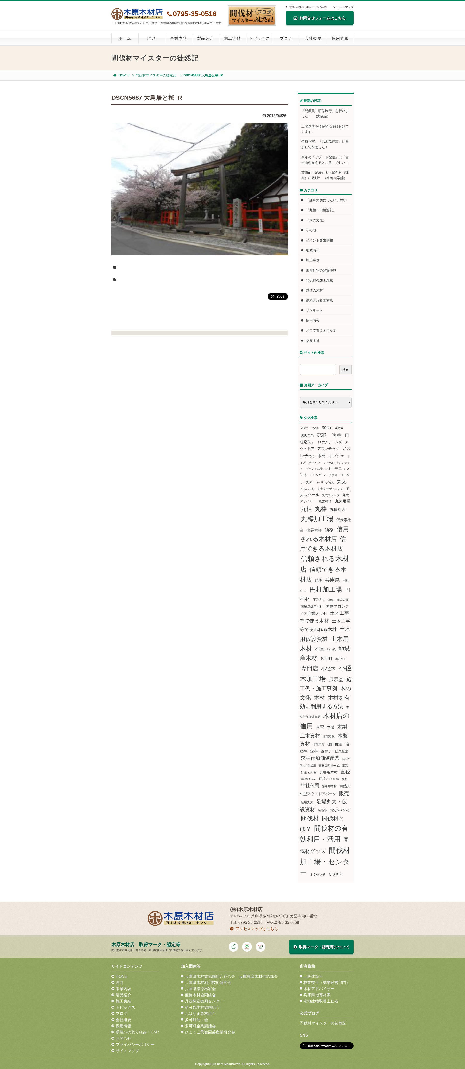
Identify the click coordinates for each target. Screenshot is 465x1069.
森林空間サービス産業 (333, 765)
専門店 (309, 668)
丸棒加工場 (317, 519)
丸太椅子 (325, 501)
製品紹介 (205, 38)
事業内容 (178, 38)
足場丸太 (307, 802)
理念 (151, 38)
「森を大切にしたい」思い (326, 200)
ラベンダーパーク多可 (323, 475)
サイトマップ (345, 7)
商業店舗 (342, 599)
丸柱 (306, 509)
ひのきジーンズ (330, 442)
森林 (314, 751)
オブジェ (336, 456)
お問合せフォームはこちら (322, 18)
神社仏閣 (310, 785)
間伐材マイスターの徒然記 (156, 75)
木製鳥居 (319, 744)
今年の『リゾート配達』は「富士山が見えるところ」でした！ (325, 159)
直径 (345, 771)
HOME (123, 75)
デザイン (314, 462)
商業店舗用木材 (312, 606)
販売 (344, 793)
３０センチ (318, 874)
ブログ (286, 38)
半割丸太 (319, 599)
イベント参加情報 (319, 240)
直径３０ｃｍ (329, 779)
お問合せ (123, 1038)
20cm (305, 428)
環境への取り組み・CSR (137, 1032)
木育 (320, 727)
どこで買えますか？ (321, 330)
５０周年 (335, 874)
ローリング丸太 (324, 482)
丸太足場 (342, 501)
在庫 (319, 649)
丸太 (342, 481)
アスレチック (328, 449)
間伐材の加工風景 (319, 280)
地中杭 (331, 649)
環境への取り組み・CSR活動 (307, 7)
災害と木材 (309, 772)
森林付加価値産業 (320, 758)
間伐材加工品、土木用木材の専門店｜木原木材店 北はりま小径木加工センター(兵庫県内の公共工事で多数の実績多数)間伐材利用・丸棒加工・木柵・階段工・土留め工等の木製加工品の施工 (137, 14)
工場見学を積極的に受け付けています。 (325, 129)
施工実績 (232, 38)
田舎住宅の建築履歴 (321, 270)
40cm (339, 428)
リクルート (314, 310)
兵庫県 (332, 580)
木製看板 (329, 736)
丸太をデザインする (330, 489)
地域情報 (312, 250)
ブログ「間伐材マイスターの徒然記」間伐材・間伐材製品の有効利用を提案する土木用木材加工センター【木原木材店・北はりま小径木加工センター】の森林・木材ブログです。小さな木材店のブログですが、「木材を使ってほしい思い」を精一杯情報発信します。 (252, 15)
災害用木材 (328, 772)
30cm (327, 427)
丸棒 (321, 509)
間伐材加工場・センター (325, 861)
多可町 (326, 658)
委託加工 (340, 659)
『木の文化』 (316, 220)
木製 (330, 727)
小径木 (328, 668)
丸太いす (307, 489)
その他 (311, 230)
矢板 (345, 779)
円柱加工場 (326, 589)
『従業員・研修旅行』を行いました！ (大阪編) (325, 113)
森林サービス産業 (334, 751)
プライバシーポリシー (135, 1044)
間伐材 (310, 818)
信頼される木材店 (319, 300)
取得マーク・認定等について (324, 947)
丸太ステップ (331, 495)
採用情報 (340, 38)
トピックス (259, 38)
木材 (319, 698)
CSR (321, 435)
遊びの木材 (314, 290)
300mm (307, 435)
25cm (315, 428)
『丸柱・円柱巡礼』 (321, 210)
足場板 (322, 810)
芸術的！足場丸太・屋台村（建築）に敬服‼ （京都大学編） (325, 175)
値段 (318, 580)
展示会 (336, 679)
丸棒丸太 (337, 510)
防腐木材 (312, 340)
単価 (331, 599)
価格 (329, 529)
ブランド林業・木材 (318, 468)
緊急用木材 (329, 786)
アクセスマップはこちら (256, 929)
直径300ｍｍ (308, 779)
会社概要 (313, 38)
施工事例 (312, 260)
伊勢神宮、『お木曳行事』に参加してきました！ (325, 144)
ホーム (124, 38)
